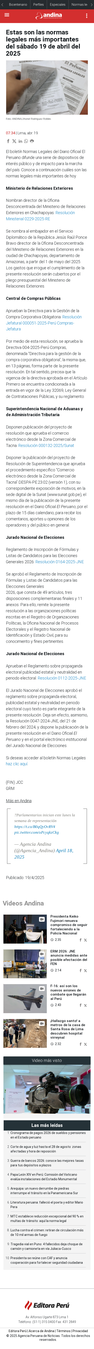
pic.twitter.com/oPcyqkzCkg (36, 832)
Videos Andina (23, 903)
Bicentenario (18, 4)
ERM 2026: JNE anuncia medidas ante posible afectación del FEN (68, 957)
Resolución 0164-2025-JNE (59, 561)
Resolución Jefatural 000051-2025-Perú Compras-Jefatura (44, 323)
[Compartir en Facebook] (81, 939)
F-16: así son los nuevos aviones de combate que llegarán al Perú (68, 992)
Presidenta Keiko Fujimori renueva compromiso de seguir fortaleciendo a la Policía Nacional (68, 924)
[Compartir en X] (85, 939)
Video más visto (47, 1060)
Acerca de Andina (41, 1331)
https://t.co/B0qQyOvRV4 (34, 827)
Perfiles (38, 4)
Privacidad (80, 1331)
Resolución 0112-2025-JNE (62, 678)
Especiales (57, 4)
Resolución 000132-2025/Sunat (46, 445)
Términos (63, 1331)
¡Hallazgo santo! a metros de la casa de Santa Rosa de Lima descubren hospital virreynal (67, 1029)
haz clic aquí (16, 763)
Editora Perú (18, 1331)
